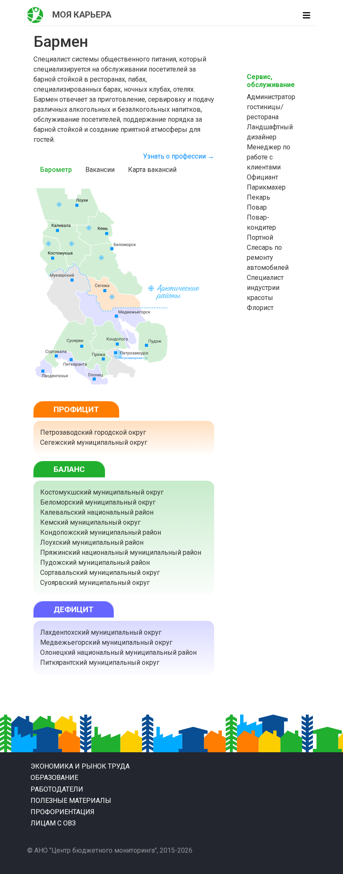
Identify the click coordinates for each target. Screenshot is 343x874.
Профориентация (63, 812)
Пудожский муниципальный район (95, 562)
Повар (257, 207)
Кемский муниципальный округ (90, 522)
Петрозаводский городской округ (93, 432)
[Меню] (306, 15)
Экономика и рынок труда (80, 766)
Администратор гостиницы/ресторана (271, 107)
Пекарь (258, 197)
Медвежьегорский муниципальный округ (106, 642)
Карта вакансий (152, 170)
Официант (262, 177)
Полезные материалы (71, 801)
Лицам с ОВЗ (53, 823)
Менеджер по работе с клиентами (268, 157)
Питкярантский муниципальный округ (99, 662)
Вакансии (100, 170)
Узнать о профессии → (178, 156)
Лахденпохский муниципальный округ (100, 632)
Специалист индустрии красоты (265, 288)
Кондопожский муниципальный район (100, 532)
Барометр (56, 170)
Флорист (260, 308)
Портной (260, 237)
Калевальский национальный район (97, 512)
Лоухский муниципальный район (91, 542)
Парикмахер (266, 187)
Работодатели (57, 789)
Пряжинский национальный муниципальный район (120, 552)
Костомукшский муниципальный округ (102, 492)
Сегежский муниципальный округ (93, 442)
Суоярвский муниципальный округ (95, 583)
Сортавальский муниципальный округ (100, 573)
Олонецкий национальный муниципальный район (118, 652)
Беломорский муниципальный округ (98, 502)
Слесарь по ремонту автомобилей (268, 257)
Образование (54, 778)
